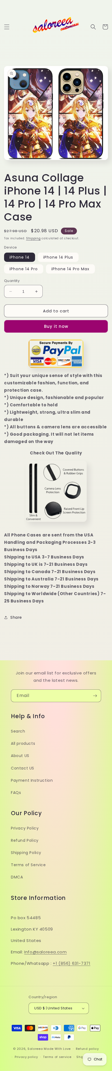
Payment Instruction (32, 780)
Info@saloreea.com (45, 952)
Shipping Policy (26, 852)
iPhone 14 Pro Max (70, 269)
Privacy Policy (25, 828)
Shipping (33, 238)
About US (20, 755)
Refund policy (87, 1049)
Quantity (12, 280)
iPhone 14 (20, 257)
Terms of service (57, 1057)
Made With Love (57, 1049)
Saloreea (35, 1049)
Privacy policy (26, 1057)
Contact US (22, 768)
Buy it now (56, 326)
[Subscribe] (95, 695)
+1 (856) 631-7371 (71, 963)
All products (23, 743)
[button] (7, 27)
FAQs (16, 792)
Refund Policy (25, 840)
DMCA (17, 877)
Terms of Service (28, 865)
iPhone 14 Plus (58, 257)
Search (18, 731)
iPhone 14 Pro (24, 269)
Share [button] (16, 617)
